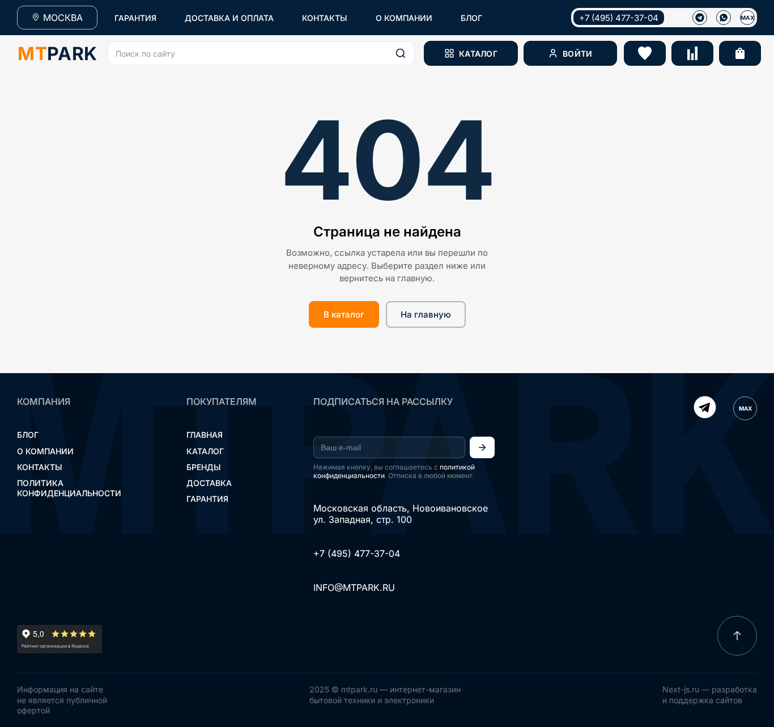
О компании (45, 451)
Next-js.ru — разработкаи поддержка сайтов (709, 694)
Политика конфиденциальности (69, 488)
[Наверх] (737, 636)
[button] (261, 53)
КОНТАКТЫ (324, 18)
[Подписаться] (482, 447)
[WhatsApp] (723, 17)
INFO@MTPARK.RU (354, 587)
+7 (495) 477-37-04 (618, 17)
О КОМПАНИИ (404, 18)
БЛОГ (471, 18)
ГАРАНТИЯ (135, 18)
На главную (426, 314)
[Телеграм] (699, 17)
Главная (204, 434)
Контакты (39, 467)
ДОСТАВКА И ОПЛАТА (229, 18)
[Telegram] (705, 408)
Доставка (209, 483)
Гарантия (207, 499)
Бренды (203, 467)
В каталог (344, 314)
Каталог (205, 451)
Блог (28, 434)
